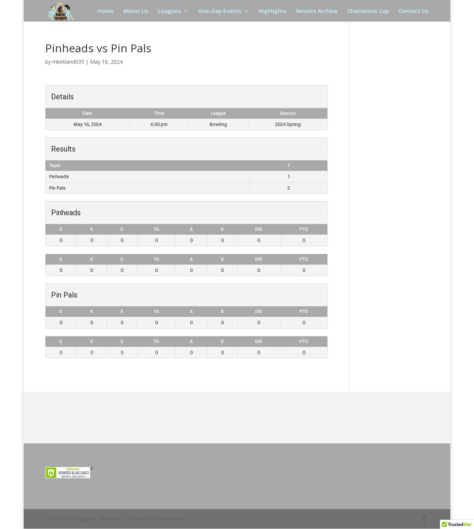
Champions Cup (368, 11)
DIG (258, 229)
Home (105, 11)
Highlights (272, 11)
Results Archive (317, 11)
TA (156, 229)
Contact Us (413, 11)
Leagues (169, 11)
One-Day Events (219, 11)
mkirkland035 (68, 61)
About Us (135, 11)
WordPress (170, 518)
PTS (304, 229)
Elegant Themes (98, 518)
